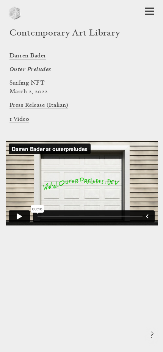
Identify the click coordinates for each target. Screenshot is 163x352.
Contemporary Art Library (64, 33)
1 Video (19, 119)
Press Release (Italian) (38, 105)
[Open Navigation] (149, 11)
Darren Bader (27, 56)
